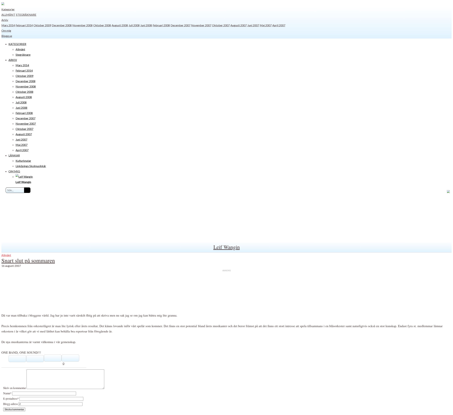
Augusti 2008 (120, 25)
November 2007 (201, 25)
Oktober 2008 (102, 25)
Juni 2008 (146, 25)
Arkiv (4, 20)
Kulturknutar (23, 160)
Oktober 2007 (221, 25)
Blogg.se (6, 35)
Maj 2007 (266, 25)
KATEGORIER (17, 44)
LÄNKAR (14, 155)
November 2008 (82, 25)
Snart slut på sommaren (28, 260)
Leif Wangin (226, 246)
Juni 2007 (253, 25)
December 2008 (62, 25)
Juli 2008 (134, 25)
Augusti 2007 (238, 25)
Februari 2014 (24, 25)
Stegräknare (26, 14)
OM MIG (14, 171)
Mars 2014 (8, 25)
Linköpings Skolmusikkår (31, 166)
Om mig (6, 30)
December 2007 (180, 25)
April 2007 (278, 25)
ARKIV (12, 60)
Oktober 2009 (42, 25)
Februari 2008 (161, 25)
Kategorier (8, 9)
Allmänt (8, 14)
